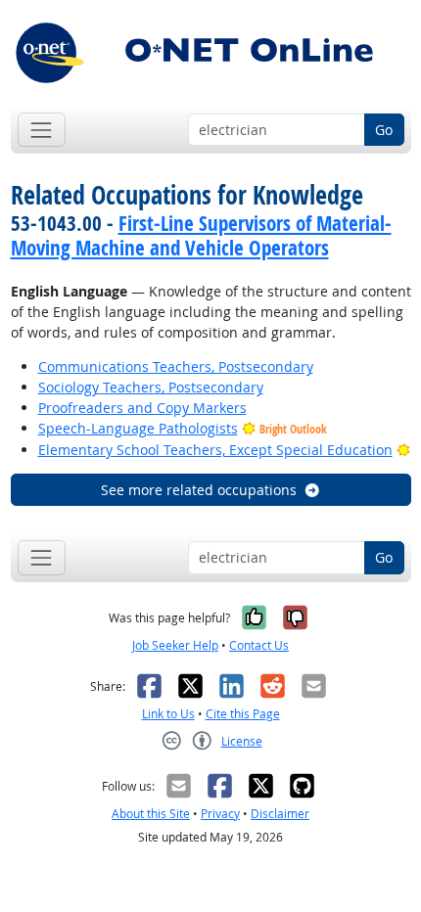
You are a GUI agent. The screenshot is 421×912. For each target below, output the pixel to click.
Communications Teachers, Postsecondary (175, 366)
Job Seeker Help (175, 645)
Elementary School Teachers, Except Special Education (215, 449)
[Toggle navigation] (42, 130)
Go (384, 129)
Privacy (220, 813)
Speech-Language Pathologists (138, 428)
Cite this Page (243, 714)
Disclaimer (280, 813)
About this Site (151, 813)
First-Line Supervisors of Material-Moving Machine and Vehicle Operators (201, 235)
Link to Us (168, 714)
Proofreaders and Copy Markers (142, 407)
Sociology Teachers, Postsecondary (150, 387)
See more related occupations (199, 489)
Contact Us (259, 645)
